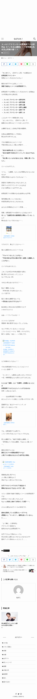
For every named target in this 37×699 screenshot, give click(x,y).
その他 (5, 643)
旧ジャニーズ (7, 662)
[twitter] (18, 694)
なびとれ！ (18, 39)
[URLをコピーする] (33, 64)
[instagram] (21, 694)
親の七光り (6, 682)
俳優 (4, 650)
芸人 (4, 678)
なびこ (18, 597)
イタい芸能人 (7, 647)
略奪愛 (5, 674)
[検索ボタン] (34, 38)
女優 (4, 654)
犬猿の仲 (6, 670)
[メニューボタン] (2, 38)
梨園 (4, 666)
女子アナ (6, 52)
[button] (3, 64)
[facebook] (16, 694)
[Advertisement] (18, 18)
